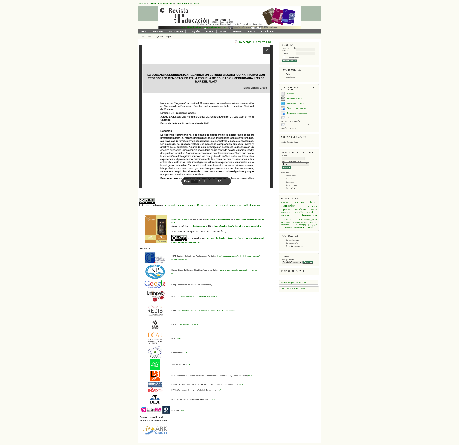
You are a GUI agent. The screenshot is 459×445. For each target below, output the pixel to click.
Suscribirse (290, 77)
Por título (290, 182)
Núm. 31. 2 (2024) (155, 36)
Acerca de (157, 31)
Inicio (143, 31)
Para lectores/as (292, 240)
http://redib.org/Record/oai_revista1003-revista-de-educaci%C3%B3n (206, 310)
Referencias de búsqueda (297, 113)
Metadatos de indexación (297, 103)
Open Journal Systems (293, 288)
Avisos (251, 31)
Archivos (237, 31)
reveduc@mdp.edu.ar (198, 226)
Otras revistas (291, 185)
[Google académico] (155, 284)
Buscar (210, 31)
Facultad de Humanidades (218, 220)
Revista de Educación (180, 220)
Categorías (290, 188)
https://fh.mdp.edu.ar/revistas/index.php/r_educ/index (237, 226)
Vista (288, 74)
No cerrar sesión (292, 57)
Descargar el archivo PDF (255, 42)
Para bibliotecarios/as (294, 246)
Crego (168, 36)
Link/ (179, 338)
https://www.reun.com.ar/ (188, 324)
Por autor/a (290, 179)
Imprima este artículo (295, 98)
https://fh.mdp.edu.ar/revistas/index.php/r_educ (203, 27)
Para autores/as (292, 243)
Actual (223, 31)
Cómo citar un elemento (296, 108)
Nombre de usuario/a (289, 49)
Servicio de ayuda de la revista (293, 282)
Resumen (290, 93)
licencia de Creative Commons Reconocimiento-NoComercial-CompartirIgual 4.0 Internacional (213, 205)
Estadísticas (267, 31)
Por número (291, 176)
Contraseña (286, 53)
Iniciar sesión (176, 31)
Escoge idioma (288, 259)
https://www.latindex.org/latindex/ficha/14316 (199, 296)
